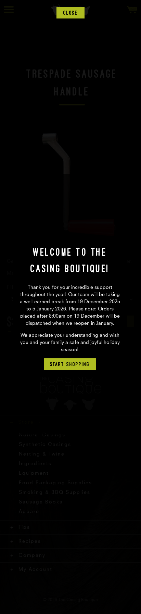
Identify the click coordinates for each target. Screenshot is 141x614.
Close (70, 12)
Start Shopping (70, 364)
